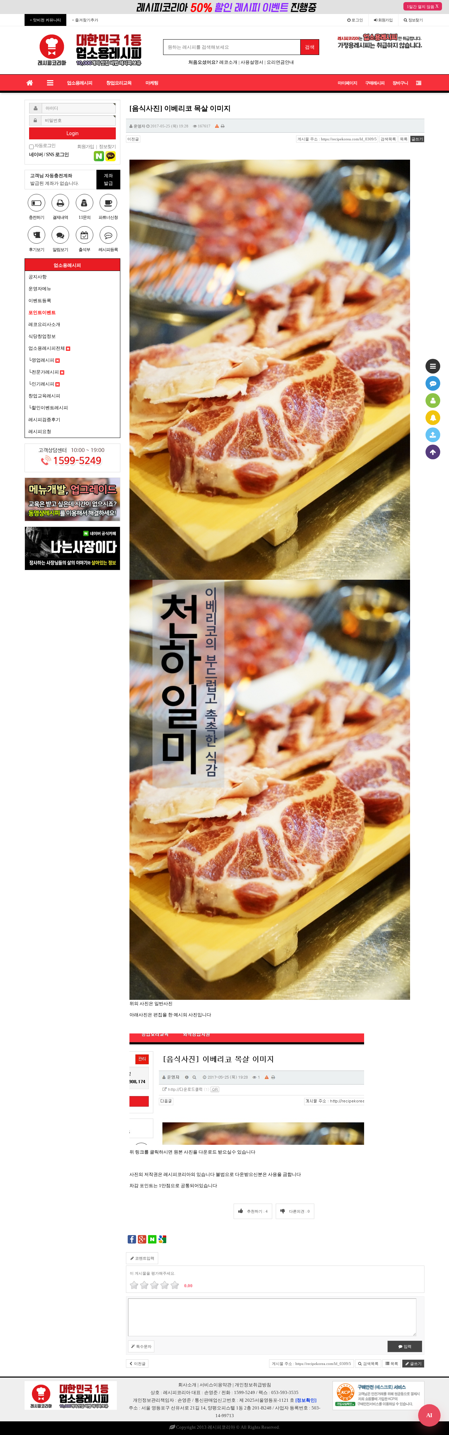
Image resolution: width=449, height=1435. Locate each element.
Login (73, 133)
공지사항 (37, 276)
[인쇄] (222, 126)
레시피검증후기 (44, 419)
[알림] (432, 417)
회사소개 (187, 1384)
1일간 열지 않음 (420, 7)
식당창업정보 (42, 336)
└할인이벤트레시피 (48, 407)
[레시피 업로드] (432, 434)
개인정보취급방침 (253, 1384)
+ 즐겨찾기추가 (85, 20)
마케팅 (152, 82)
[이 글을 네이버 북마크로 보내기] (152, 1239)
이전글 (133, 139)
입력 (407, 1346)
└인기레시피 (41, 383)
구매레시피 (374, 83)
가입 (385, 20)
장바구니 (400, 83)
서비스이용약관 (216, 1384)
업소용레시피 (79, 82)
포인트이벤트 (42, 312)
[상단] (432, 452)
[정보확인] (305, 1400)
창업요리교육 (119, 82)
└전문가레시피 (44, 372)
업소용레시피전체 (47, 348)
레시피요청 (39, 431)
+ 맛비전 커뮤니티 (45, 20)
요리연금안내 (280, 62)
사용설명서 (252, 62)
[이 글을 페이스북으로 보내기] (132, 1239)
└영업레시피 (41, 360)
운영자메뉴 (39, 288)
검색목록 (388, 139)
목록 (404, 139)
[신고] (217, 126)
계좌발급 (108, 179)
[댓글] (432, 383)
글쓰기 (417, 139)
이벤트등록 (39, 300)
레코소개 (228, 62)
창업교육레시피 (44, 395)
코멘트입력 (144, 1258)
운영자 (139, 126)
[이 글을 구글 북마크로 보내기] (162, 1239)
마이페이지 (347, 83)
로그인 (356, 20)
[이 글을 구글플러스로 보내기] (142, 1239)
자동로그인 (44, 145)
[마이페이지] (432, 400)
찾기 (415, 20)
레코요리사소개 (44, 324)
